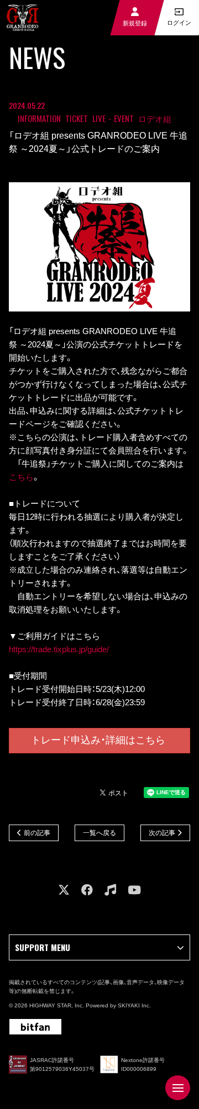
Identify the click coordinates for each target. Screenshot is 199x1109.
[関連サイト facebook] (87, 890)
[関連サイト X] (64, 890)
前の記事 (37, 833)
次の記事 (162, 833)
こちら (21, 477)
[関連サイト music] (110, 890)
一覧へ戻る (99, 833)
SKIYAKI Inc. (134, 1005)
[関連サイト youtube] (134, 890)
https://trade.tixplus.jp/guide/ (59, 649)
